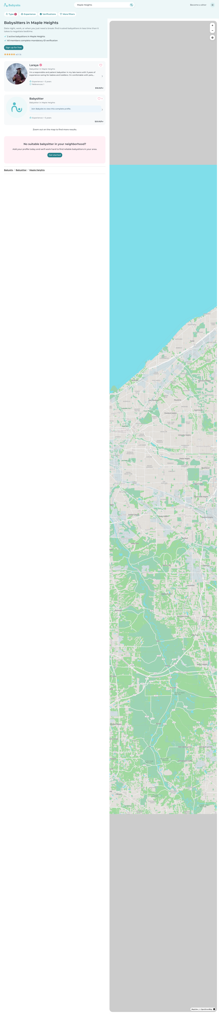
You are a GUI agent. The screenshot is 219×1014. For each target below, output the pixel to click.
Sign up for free (14, 47)
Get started (55, 155)
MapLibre (194, 1009)
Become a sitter (198, 5)
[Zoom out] (212, 30)
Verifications (49, 14)
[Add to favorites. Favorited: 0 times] (100, 65)
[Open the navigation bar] (212, 5)
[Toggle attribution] (214, 1009)
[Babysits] (12, 5)
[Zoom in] (212, 25)
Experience (29, 14)
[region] (163, 516)
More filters (68, 14)
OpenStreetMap (206, 1009)
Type (12, 14)
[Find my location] (212, 37)
